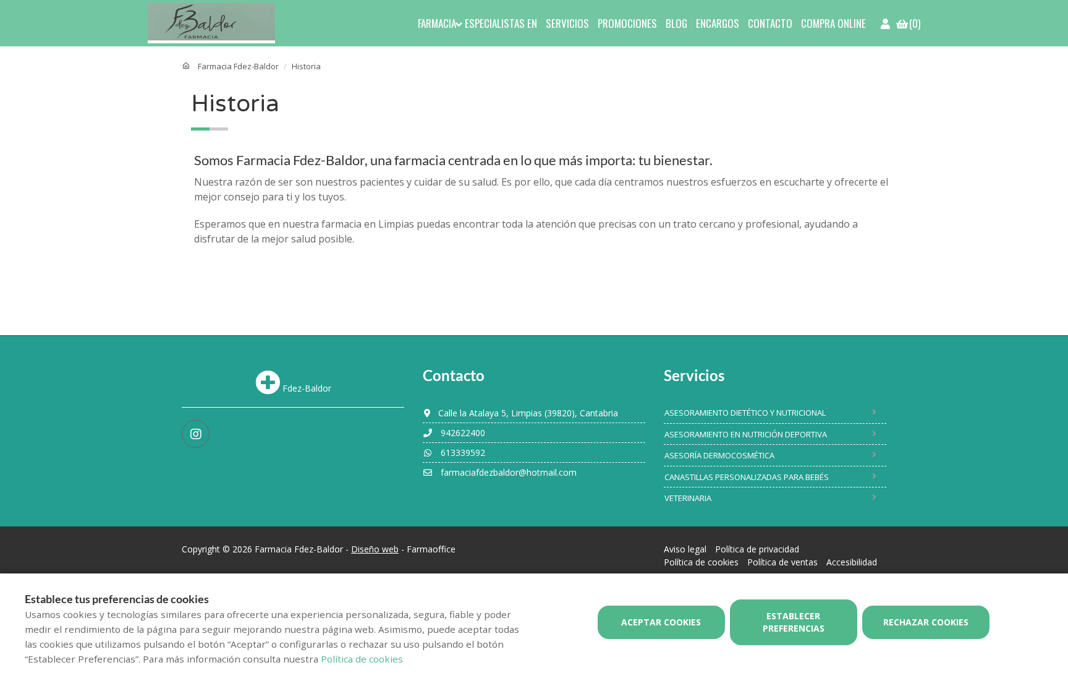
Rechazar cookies (925, 622)
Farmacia (437, 23)
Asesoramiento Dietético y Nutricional (745, 412)
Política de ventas (782, 562)
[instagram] (196, 434)
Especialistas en (501, 23)
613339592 (461, 452)
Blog (676, 23)
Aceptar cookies (661, 622)
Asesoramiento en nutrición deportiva (745, 434)
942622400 (461, 433)
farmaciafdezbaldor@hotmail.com (507, 472)
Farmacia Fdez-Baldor (238, 66)
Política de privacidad (757, 549)
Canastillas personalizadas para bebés (746, 477)
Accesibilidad (851, 562)
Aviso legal (685, 549)
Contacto (770, 23)
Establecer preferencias (793, 622)
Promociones (627, 23)
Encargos (717, 23)
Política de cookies (701, 562)
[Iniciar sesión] (886, 23)
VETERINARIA (687, 498)
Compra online (833, 23)
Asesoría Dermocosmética (719, 455)
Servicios (567, 23)
